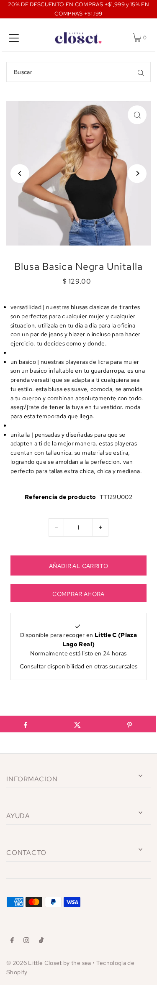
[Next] (137, 173)
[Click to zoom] (137, 114)
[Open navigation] (13, 37)
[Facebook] (12, 941)
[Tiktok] (41, 941)
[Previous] (19, 173)
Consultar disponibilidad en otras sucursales (79, 666)
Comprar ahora (78, 594)
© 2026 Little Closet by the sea (48, 963)
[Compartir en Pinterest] (129, 724)
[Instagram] (26, 941)
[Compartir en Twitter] (77, 724)
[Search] (141, 72)
